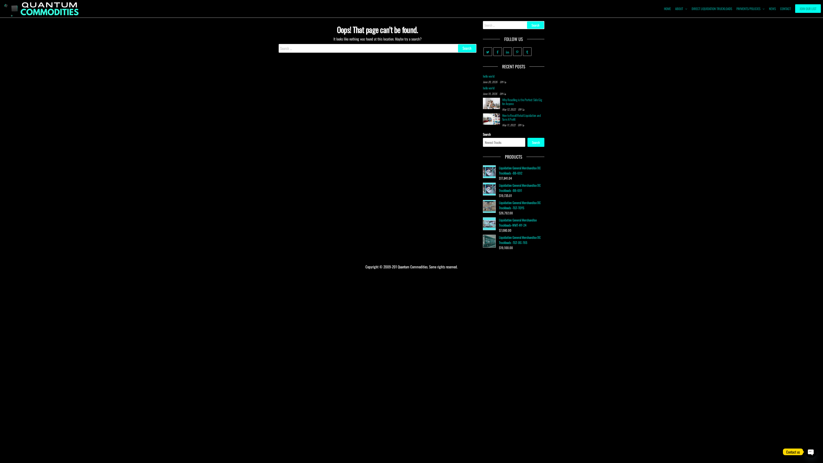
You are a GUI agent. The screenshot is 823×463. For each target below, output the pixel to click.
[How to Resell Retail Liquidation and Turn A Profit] (491, 118)
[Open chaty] (811, 452)
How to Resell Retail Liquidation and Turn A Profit (521, 117)
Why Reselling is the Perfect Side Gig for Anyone (522, 101)
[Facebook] (497, 51)
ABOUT (679, 8)
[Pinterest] (517, 51)
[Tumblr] (527, 51)
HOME (667, 8)
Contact (785, 8)
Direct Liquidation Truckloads (712, 8)
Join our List (808, 8)
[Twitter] (488, 51)
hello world (489, 76)
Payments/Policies (748, 8)
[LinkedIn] (507, 51)
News (772, 8)
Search (487, 134)
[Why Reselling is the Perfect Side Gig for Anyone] (491, 103)
